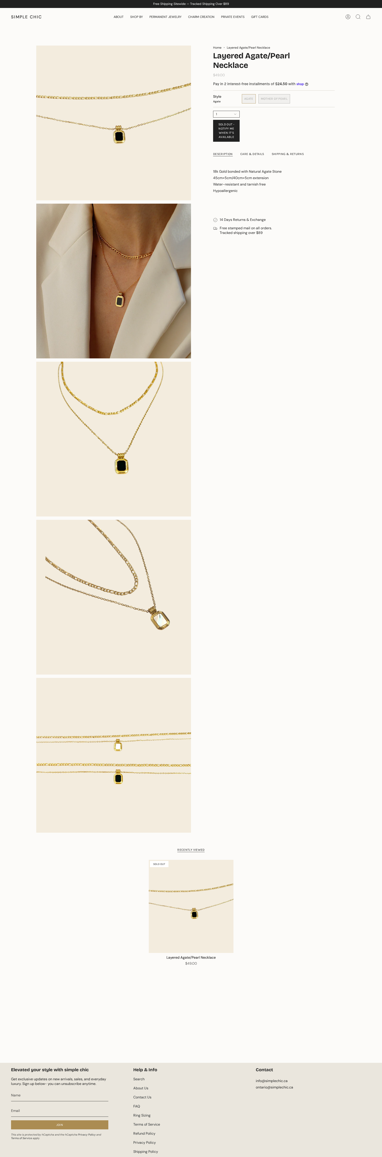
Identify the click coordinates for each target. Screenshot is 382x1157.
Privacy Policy (87, 1134)
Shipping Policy (145, 1151)
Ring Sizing (142, 1115)
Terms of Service (21, 1138)
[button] (118, 16)
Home (217, 48)
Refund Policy (144, 1133)
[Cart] (368, 17)
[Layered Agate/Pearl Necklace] (191, 906)
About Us (140, 1088)
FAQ (136, 1106)
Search (139, 1079)
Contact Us (142, 1097)
